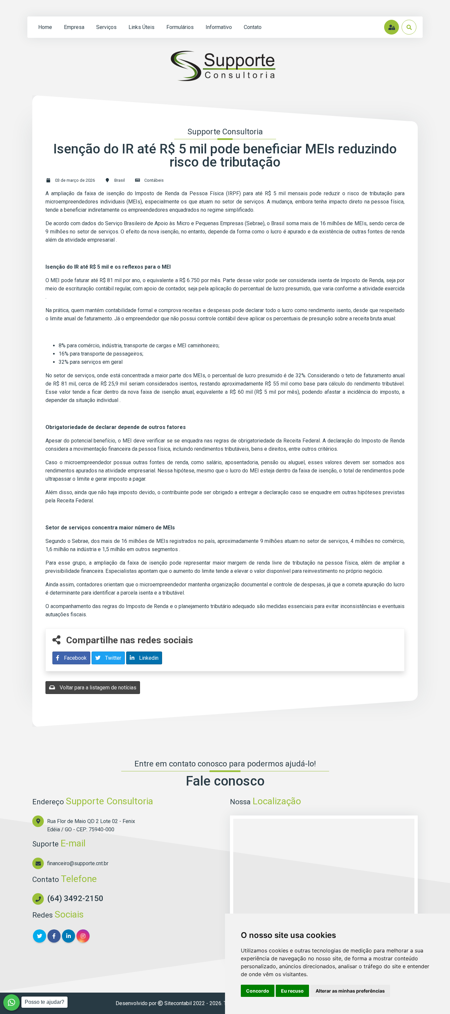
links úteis (141, 27)
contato (253, 27)
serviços (106, 27)
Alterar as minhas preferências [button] (350, 991)
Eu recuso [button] (292, 991)
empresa (74, 27)
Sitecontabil (178, 1003)
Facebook (75, 658)
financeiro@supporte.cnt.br (77, 863)
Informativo (219, 27)
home (45, 27)
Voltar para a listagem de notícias (97, 687)
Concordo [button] (257, 991)
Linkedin (148, 658)
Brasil (119, 180)
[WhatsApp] (11, 1002)
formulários (180, 27)
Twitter (112, 658)
